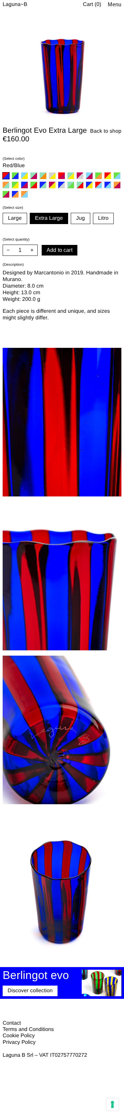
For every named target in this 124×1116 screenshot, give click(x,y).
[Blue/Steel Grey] (61, 185)
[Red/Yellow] (107, 175)
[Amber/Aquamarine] (24, 194)
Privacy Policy (19, 1042)
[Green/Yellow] (15, 185)
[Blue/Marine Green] (43, 185)
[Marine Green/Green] (70, 185)
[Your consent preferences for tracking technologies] (112, 1104)
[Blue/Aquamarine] (107, 185)
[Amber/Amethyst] (117, 185)
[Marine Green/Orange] (43, 175)
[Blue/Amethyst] (24, 185)
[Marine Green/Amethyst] (33, 175)
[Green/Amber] (98, 175)
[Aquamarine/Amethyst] (89, 175)
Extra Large (49, 218)
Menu (114, 4)
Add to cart (59, 250)
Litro (103, 218)
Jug (80, 218)
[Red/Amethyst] (61, 175)
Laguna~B (15, 4)
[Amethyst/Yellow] (52, 185)
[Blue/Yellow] (89, 185)
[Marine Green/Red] (80, 185)
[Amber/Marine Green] (6, 185)
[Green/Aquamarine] (117, 175)
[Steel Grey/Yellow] (52, 175)
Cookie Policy (19, 1036)
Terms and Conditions (28, 1029)
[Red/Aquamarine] (98, 185)
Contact (12, 1023)
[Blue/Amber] (15, 194)
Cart (92, 4)
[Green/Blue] (15, 175)
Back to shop (105, 131)
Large (15, 218)
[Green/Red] (33, 185)
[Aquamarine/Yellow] (24, 175)
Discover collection (30, 991)
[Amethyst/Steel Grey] (80, 175)
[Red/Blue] (6, 175)
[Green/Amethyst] (6, 194)
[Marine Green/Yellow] (70, 175)
